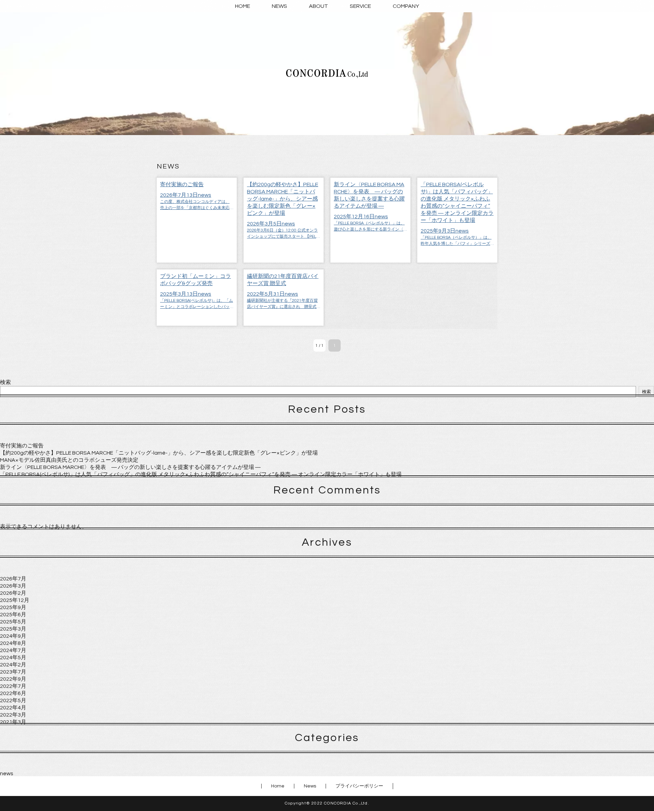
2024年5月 (13, 657)
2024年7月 (13, 650)
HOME (242, 6)
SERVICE (360, 6)
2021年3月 (13, 722)
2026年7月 (13, 578)
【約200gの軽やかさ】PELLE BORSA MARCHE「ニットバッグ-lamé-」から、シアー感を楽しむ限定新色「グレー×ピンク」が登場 (159, 453)
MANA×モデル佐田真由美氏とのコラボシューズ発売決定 (69, 460)
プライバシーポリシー (359, 786)
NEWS (279, 6)
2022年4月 (13, 707)
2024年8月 (13, 643)
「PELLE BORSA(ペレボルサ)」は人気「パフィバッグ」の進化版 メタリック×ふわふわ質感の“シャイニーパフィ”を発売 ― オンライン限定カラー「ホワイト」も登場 (201, 474)
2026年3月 (13, 586)
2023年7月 (13, 672)
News (310, 786)
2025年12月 (14, 600)
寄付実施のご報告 (22, 445)
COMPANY (406, 6)
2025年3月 (13, 629)
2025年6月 (13, 614)
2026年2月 (13, 593)
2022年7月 (13, 686)
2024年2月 (13, 664)
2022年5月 (13, 700)
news (6, 773)
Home (277, 786)
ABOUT (318, 6)
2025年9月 (13, 607)
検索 (5, 382)
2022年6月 (13, 693)
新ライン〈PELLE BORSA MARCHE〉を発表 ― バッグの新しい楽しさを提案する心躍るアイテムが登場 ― (130, 467)
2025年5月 (13, 621)
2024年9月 (13, 636)
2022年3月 (13, 715)
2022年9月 (13, 679)
